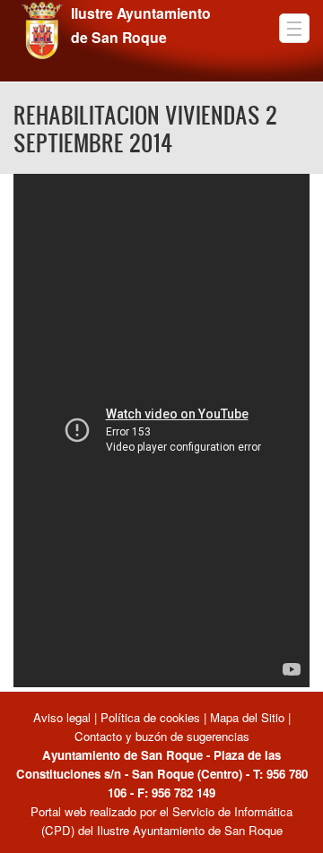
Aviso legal (63, 717)
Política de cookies (150, 717)
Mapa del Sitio (247, 717)
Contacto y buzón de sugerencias (161, 736)
